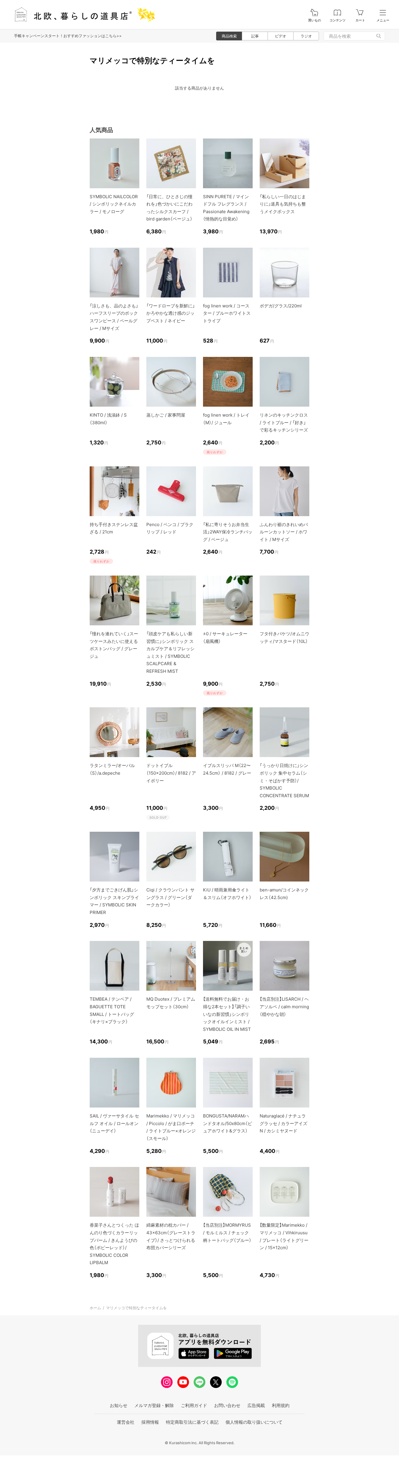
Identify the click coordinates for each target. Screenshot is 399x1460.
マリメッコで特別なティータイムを (136, 1307)
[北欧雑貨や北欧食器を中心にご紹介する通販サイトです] (82, 14)
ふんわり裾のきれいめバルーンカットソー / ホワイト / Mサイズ (284, 532)
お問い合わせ (227, 1405)
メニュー (383, 20)
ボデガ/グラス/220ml (281, 306)
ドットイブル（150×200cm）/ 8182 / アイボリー (171, 773)
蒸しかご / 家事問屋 (165, 415)
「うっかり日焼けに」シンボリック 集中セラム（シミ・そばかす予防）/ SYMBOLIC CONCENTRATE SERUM (284, 780)
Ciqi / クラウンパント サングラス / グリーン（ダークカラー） (170, 897)
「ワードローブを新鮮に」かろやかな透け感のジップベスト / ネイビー (170, 313)
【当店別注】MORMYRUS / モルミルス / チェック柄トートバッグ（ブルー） (227, 1232)
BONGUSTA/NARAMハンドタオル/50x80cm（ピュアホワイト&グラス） (227, 1123)
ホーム (95, 1307)
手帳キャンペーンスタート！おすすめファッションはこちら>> (68, 35)
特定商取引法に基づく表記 (192, 1422)
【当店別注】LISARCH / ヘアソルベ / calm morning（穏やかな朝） (284, 1006)
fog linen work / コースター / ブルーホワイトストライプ (227, 313)
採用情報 (150, 1422)
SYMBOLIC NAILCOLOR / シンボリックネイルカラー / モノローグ (114, 204)
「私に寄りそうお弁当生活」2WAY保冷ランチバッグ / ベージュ (227, 532)
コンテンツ (337, 20)
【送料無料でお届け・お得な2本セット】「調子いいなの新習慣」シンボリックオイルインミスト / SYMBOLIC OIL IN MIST (227, 1014)
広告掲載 (256, 1405)
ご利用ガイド (194, 1405)
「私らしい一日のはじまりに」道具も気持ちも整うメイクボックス (283, 204)
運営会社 (125, 1422)
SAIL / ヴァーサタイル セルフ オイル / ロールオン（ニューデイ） (114, 1123)
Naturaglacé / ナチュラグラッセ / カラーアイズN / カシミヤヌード (283, 1123)
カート (360, 20)
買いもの (314, 20)
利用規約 (280, 1405)
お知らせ (118, 1405)
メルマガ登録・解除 (154, 1405)
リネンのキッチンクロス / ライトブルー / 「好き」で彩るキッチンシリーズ (284, 422)
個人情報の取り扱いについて (253, 1422)
